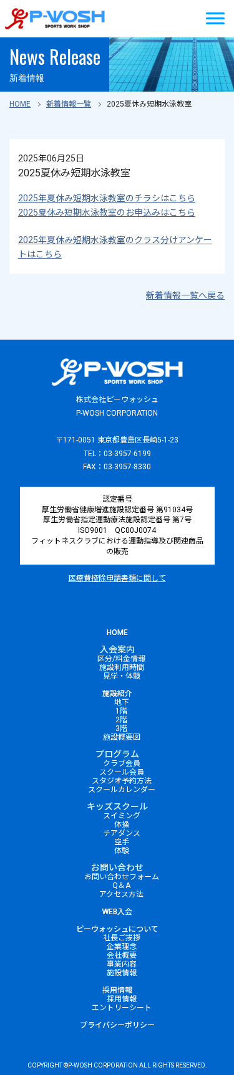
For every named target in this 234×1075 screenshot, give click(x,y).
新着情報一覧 (68, 104)
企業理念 (122, 946)
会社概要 (122, 955)
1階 (121, 711)
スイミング (121, 815)
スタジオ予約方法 (122, 780)
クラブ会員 (121, 763)
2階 (121, 719)
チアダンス (121, 833)
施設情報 (122, 972)
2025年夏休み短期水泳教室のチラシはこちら (106, 198)
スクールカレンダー (121, 789)
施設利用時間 (121, 667)
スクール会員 (121, 772)
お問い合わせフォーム (121, 876)
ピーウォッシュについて (117, 929)
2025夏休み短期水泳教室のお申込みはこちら (106, 212)
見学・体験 (121, 676)
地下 (121, 702)
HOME (20, 104)
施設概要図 (121, 737)
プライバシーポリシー (117, 1025)
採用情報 (117, 990)
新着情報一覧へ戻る (185, 295)
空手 (121, 842)
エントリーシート (122, 1007)
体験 (121, 850)
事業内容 (122, 964)
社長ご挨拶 (121, 938)
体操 (121, 824)
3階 (121, 728)
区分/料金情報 (121, 658)
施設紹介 (117, 693)
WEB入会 (117, 911)
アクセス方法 (121, 894)
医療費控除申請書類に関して (117, 578)
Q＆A (121, 885)
